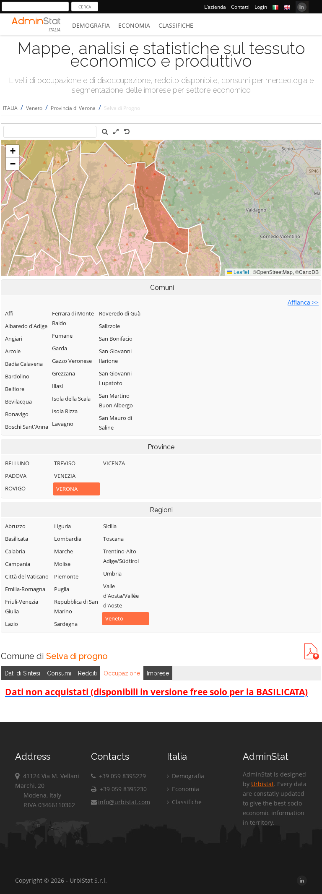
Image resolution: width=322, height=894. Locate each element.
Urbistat (262, 784)
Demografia (91, 25)
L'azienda (215, 6)
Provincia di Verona (73, 108)
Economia (134, 25)
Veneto (34, 108)
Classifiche (175, 25)
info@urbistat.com (124, 802)
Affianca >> (303, 302)
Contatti (240, 6)
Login (260, 6)
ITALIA (10, 108)
